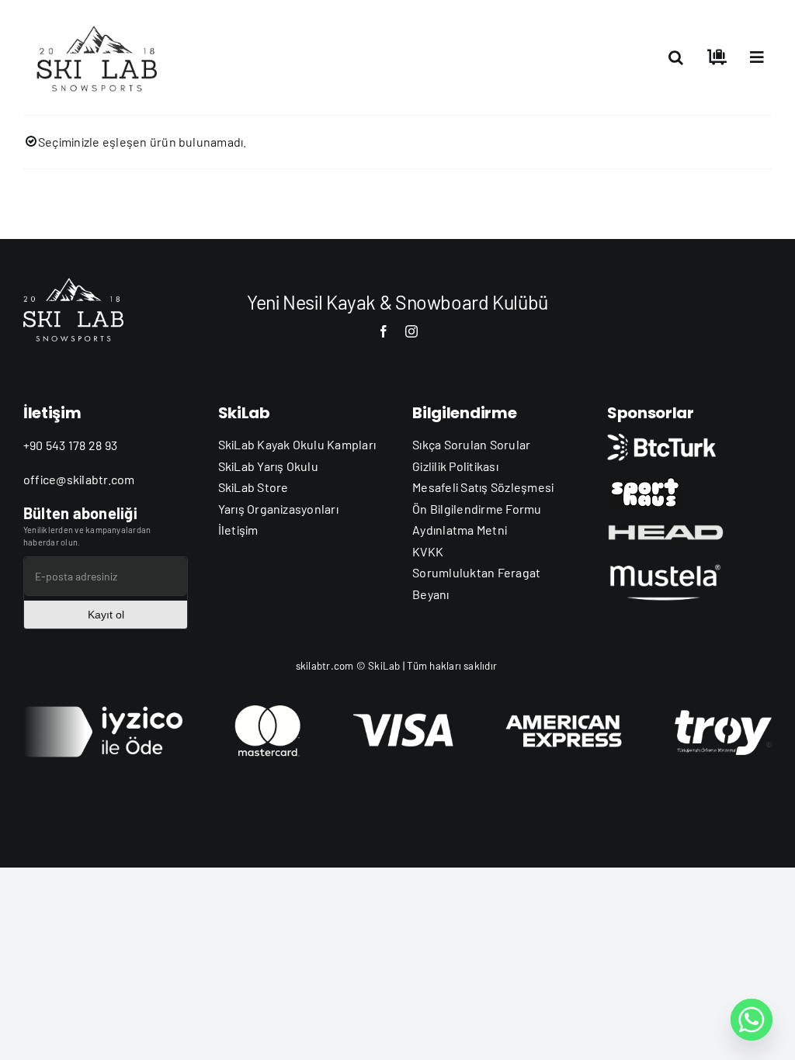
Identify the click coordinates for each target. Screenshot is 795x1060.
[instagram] (411, 331)
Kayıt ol (106, 614)
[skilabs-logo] (101, 21)
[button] (676, 57)
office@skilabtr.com (79, 479)
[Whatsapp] (751, 1020)
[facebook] (383, 331)
